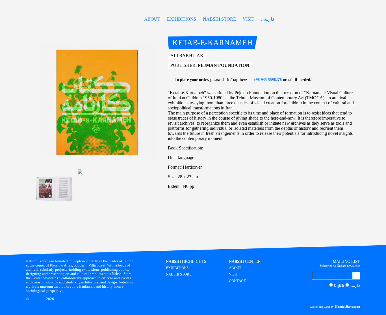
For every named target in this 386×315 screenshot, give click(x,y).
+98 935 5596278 (267, 79)
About (152, 19)
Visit (248, 19)
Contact (237, 281)
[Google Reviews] (347, 296)
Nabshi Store (219, 19)
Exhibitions (181, 19)
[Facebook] (342, 296)
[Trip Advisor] (353, 296)
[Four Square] (358, 296)
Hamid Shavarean (347, 306)
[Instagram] (336, 296)
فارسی (267, 19)
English (339, 286)
